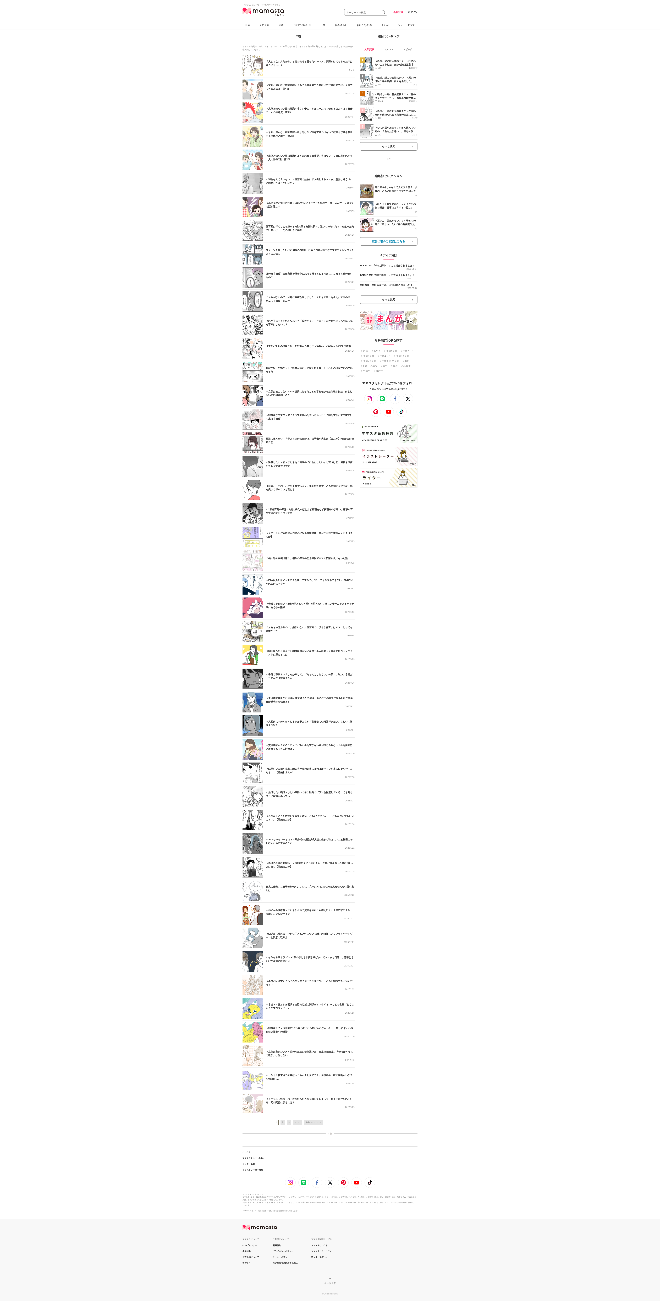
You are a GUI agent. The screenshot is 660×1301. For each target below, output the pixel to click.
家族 (281, 25)
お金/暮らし (341, 25)
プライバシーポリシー (283, 1251)
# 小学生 (406, 366)
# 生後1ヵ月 (390, 351)
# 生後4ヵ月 (384, 356)
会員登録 (398, 12)
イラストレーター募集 (253, 1170)
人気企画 (264, 25)
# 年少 (373, 366)
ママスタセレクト (319, 1245)
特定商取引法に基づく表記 (285, 1263)
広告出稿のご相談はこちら (388, 241)
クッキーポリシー (281, 1257)
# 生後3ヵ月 (367, 356)
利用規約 (277, 1245)
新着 (247, 25)
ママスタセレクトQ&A (253, 1158)
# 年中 (384, 366)
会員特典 (247, 1251)
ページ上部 (330, 1283)
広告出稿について (251, 1257)
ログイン (412, 12)
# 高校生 (378, 371)
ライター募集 (249, 1164)
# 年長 (394, 366)
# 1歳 (406, 361)
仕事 (322, 25)
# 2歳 (364, 366)
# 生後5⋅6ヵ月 (401, 356)
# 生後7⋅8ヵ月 (368, 361)
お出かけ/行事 (364, 25)
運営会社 (247, 1263)
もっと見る (388, 146)
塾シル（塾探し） (319, 1257)
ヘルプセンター (250, 1245)
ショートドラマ (406, 25)
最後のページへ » (313, 1122)
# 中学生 (365, 371)
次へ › (297, 1122)
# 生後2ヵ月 (407, 351)
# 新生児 (376, 351)
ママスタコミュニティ (321, 1251)
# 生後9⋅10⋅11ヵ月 (389, 361)
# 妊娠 (364, 351)
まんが (384, 25)
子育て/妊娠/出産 (302, 25)
